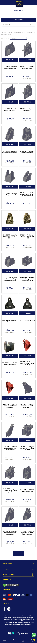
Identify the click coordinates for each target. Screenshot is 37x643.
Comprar (9, 60)
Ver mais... (18, 554)
